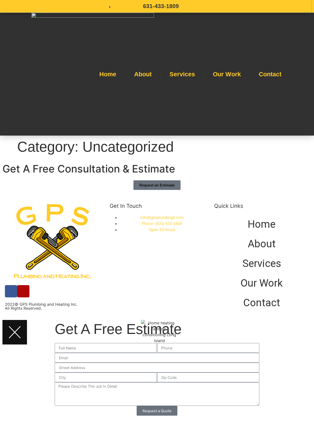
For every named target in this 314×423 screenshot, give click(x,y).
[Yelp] (23, 291)
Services (182, 74)
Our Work (227, 74)
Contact (270, 74)
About (143, 74)
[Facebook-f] (11, 291)
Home (107, 74)
